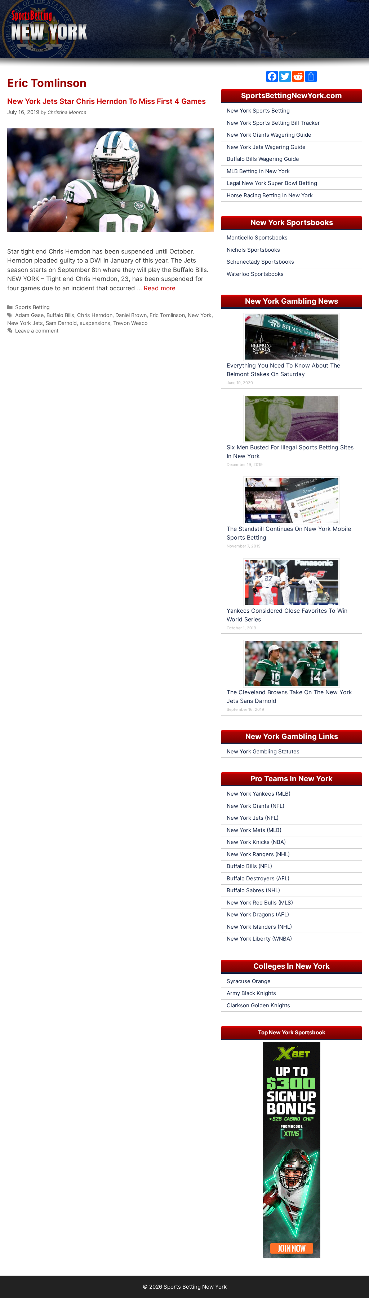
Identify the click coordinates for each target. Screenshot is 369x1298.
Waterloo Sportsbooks (255, 273)
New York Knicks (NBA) (256, 842)
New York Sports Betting (258, 110)
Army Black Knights (251, 993)
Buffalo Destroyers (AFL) (258, 878)
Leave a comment (36, 330)
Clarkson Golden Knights (258, 1005)
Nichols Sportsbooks (253, 249)
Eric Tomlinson (167, 315)
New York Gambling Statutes (263, 751)
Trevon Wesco (130, 323)
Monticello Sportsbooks (257, 237)
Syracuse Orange (249, 981)
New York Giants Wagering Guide (269, 134)
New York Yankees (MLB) (258, 793)
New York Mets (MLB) (254, 830)
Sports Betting (32, 307)
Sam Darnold (61, 323)
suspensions (95, 323)
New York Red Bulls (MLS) (260, 902)
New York (200, 315)
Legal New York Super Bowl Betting (272, 183)
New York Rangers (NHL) (258, 854)
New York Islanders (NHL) (259, 926)
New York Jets (25, 323)
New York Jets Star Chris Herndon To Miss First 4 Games (106, 101)
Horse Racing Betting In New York (270, 195)
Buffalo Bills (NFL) (249, 866)
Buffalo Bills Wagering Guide (263, 158)
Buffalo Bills (60, 315)
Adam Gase (29, 315)
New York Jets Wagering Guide (266, 147)
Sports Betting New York (195, 1286)
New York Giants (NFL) (255, 805)
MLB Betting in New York (258, 171)
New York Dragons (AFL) (258, 914)
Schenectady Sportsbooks (260, 261)
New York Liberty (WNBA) (259, 938)
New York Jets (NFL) (253, 817)
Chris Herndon (94, 315)
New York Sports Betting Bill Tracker (273, 122)
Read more (159, 288)
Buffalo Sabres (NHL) (253, 890)
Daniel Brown (131, 315)
